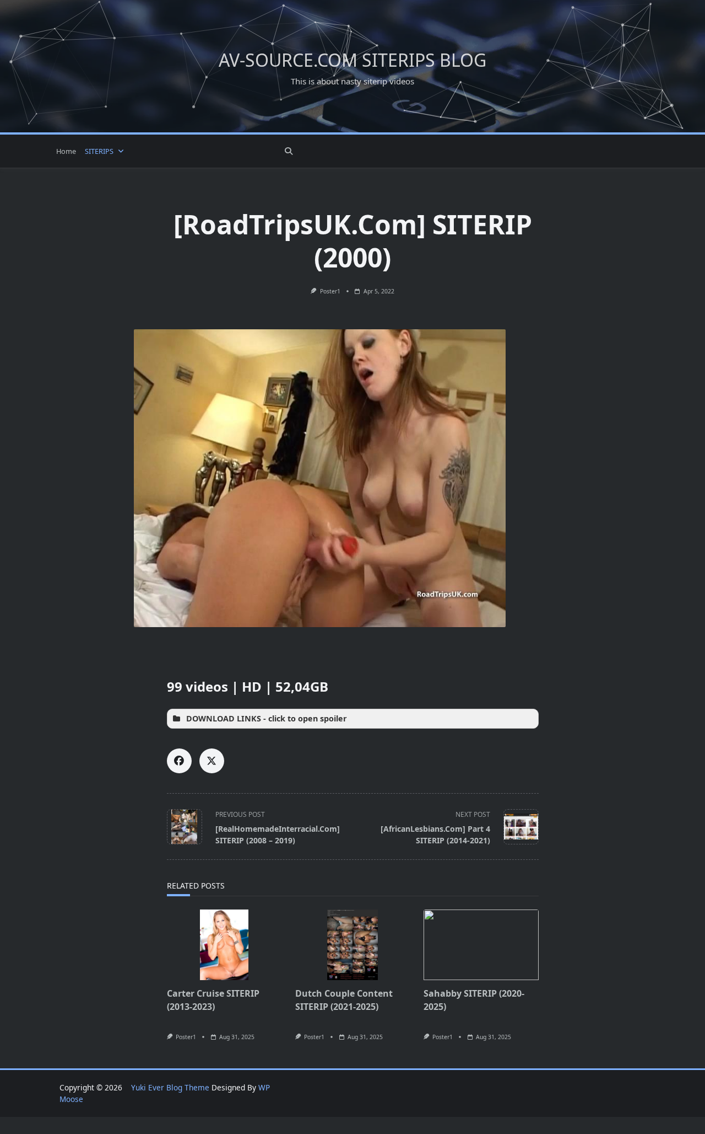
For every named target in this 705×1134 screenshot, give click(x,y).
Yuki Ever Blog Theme (170, 1087)
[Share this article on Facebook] (179, 760)
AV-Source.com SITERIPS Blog (352, 60)
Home (66, 151)
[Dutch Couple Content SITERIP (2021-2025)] (352, 945)
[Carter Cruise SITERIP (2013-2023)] (224, 945)
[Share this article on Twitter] (211, 760)
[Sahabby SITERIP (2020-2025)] (481, 945)
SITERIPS (99, 151)
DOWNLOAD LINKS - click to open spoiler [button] (266, 718)
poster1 (330, 291)
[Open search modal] (288, 151)
